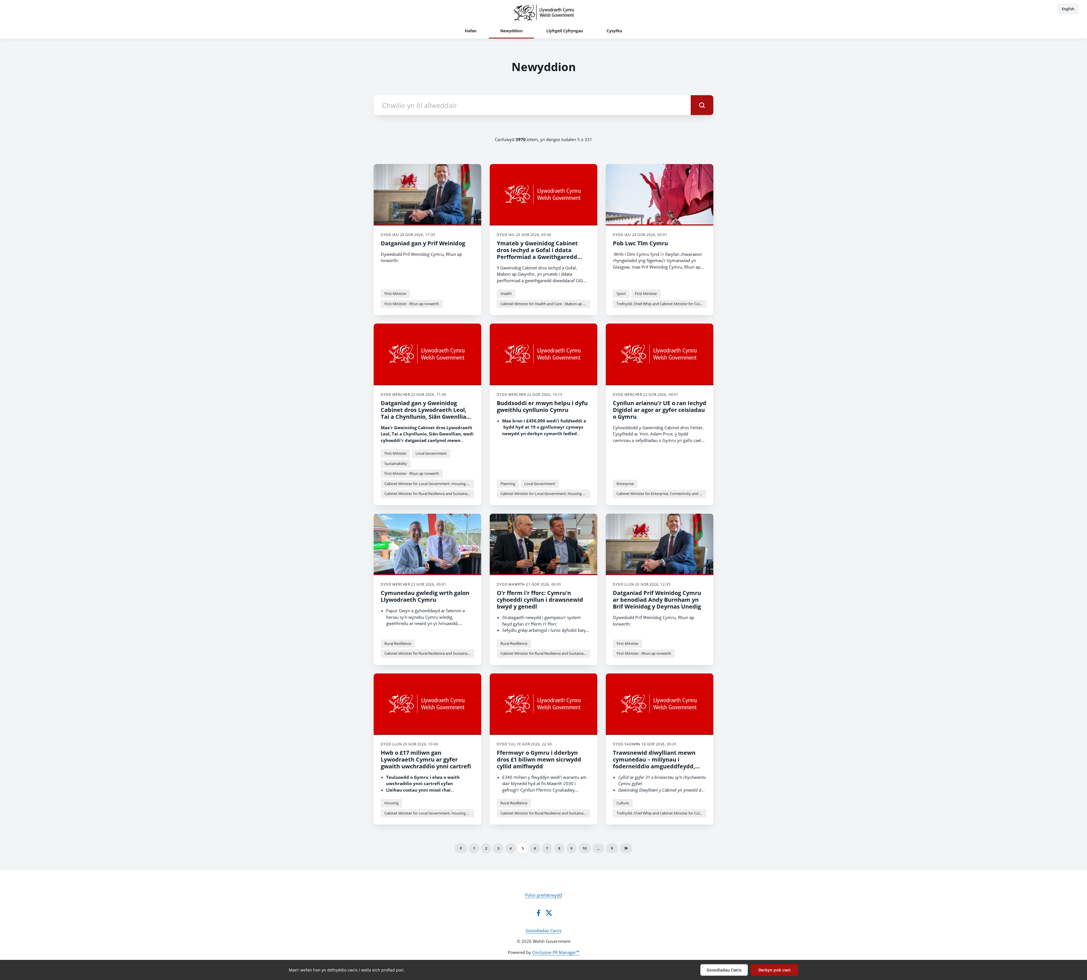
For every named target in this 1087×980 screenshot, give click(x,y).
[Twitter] (549, 913)
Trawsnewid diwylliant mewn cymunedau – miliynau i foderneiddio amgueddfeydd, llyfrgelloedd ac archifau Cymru (657, 763)
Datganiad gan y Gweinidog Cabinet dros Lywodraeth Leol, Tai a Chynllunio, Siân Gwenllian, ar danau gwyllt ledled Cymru (426, 413)
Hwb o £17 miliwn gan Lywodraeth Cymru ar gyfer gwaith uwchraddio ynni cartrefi (426, 759)
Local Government (431, 453)
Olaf (626, 848)
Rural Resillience (397, 643)
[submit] (702, 105)
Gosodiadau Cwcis (543, 930)
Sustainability (395, 463)
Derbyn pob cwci (774, 970)
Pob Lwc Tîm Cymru (640, 243)
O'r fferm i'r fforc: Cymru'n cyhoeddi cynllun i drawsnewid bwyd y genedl (540, 599)
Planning (507, 483)
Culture (623, 802)
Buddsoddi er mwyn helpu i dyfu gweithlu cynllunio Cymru (542, 406)
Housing (391, 802)
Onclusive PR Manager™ (555, 952)
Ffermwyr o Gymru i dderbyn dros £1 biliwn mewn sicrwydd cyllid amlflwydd (539, 759)
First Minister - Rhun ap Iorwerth (411, 303)
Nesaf (612, 848)
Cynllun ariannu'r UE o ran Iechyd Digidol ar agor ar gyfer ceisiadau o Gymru (659, 409)
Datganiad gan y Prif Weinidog (423, 243)
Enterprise (625, 483)
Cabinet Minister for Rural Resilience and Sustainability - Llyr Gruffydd (429, 493)
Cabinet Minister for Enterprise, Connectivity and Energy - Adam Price (661, 493)
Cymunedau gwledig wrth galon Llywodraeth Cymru (425, 596)
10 (585, 848)
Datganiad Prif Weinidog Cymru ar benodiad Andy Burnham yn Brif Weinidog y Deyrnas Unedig (657, 599)
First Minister (395, 293)
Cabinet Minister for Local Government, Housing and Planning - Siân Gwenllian (429, 483)
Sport (621, 293)
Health (506, 293)
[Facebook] (538, 913)
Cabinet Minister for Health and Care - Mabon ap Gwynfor (545, 303)
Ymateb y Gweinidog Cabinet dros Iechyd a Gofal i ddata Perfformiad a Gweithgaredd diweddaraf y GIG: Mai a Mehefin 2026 (543, 256)
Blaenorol (461, 848)
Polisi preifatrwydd (543, 895)
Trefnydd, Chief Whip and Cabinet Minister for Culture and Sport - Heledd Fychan (661, 303)
